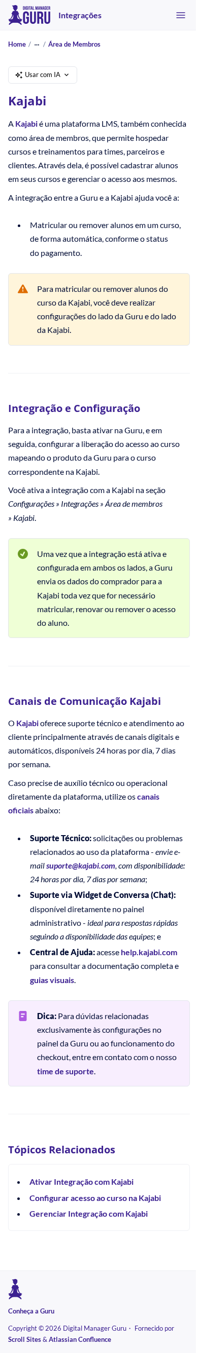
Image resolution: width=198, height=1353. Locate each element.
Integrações (80, 15)
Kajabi (26, 123)
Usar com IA (42, 74)
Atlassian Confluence (80, 1339)
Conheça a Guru (31, 1311)
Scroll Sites (24, 1339)
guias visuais (52, 980)
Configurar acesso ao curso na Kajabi (95, 1197)
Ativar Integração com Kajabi (81, 1181)
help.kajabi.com (149, 952)
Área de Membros (74, 44)
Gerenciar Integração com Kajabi (88, 1213)
